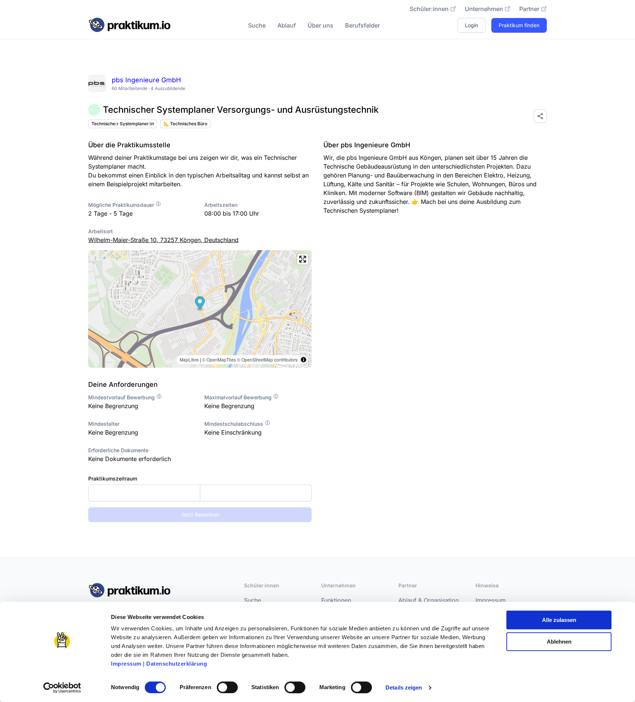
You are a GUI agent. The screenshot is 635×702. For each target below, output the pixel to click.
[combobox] (200, 493)
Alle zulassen (559, 620)
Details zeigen (403, 687)
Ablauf (286, 25)
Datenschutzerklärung (176, 663)
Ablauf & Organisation (428, 600)
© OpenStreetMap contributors (267, 359)
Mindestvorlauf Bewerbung (122, 397)
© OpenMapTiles (219, 359)
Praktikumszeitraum (112, 478)
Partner (529, 8)
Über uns (320, 25)
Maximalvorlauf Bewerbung (238, 397)
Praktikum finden (519, 25)
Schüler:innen (429, 8)
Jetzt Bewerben (200, 514)
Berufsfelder (362, 25)
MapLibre (189, 359)
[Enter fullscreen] (302, 259)
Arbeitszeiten (220, 205)
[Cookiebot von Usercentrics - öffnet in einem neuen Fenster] (62, 687)
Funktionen (336, 600)
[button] (200, 303)
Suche (257, 25)
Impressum (126, 663)
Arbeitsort (100, 231)
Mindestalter (103, 424)
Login (471, 25)
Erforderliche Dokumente (118, 450)
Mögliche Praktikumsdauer (121, 205)
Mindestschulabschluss (234, 424)
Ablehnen (559, 641)
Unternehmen (484, 8)
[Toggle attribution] (303, 359)
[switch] (227, 687)
